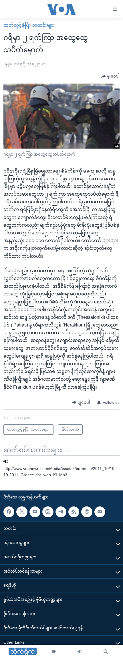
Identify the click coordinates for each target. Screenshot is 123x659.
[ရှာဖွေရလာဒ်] (105, 652)
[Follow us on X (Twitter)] (21, 511)
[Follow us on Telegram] (60, 511)
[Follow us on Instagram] (47, 511)
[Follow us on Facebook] (8, 511)
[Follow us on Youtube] (34, 511)
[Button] (110, 76)
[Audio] (79, 652)
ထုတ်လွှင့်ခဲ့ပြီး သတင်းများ (29, 25)
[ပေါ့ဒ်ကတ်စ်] (86, 511)
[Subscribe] (99, 511)
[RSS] (73, 511)
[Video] (54, 652)
